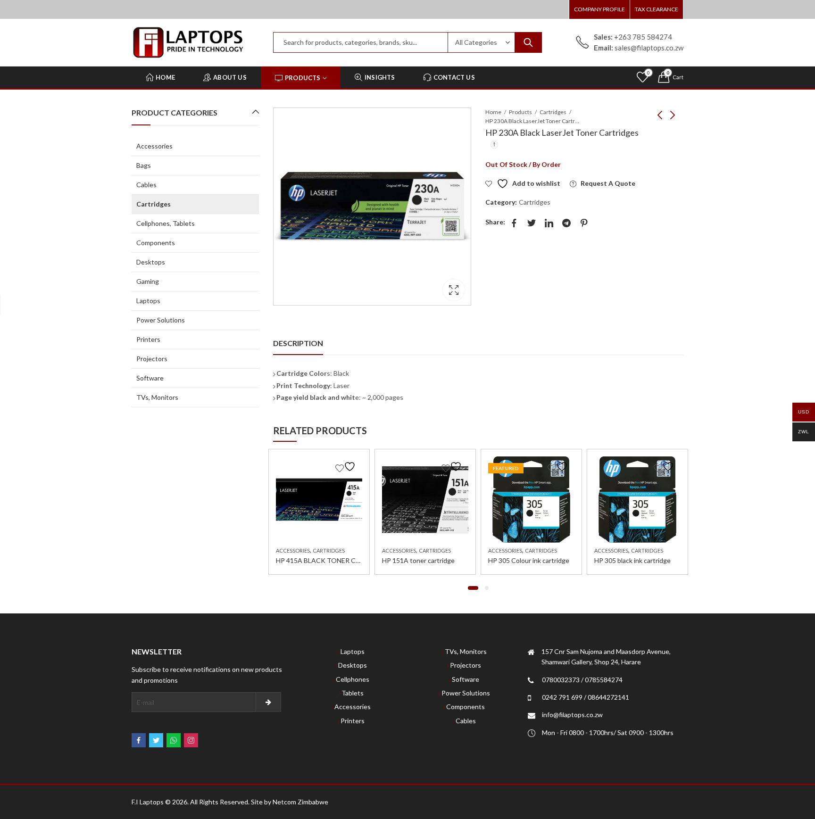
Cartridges (553, 112)
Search (528, 42)
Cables (146, 185)
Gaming (147, 281)
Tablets (352, 693)
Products (520, 112)
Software (150, 378)
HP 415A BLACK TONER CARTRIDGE (333, 560)
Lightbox (454, 290)
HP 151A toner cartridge (418, 560)
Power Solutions (160, 320)
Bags (143, 165)
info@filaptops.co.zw (572, 715)
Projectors (151, 359)
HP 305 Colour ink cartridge (528, 560)
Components (155, 243)
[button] (473, 588)
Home (493, 112)
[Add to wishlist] (346, 466)
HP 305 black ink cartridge (632, 560)
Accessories (293, 550)
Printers (148, 339)
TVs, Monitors (157, 397)
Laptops (148, 301)
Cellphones (352, 679)
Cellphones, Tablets (165, 223)
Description (298, 343)
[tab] (298, 343)
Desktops (150, 262)
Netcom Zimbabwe (300, 802)
